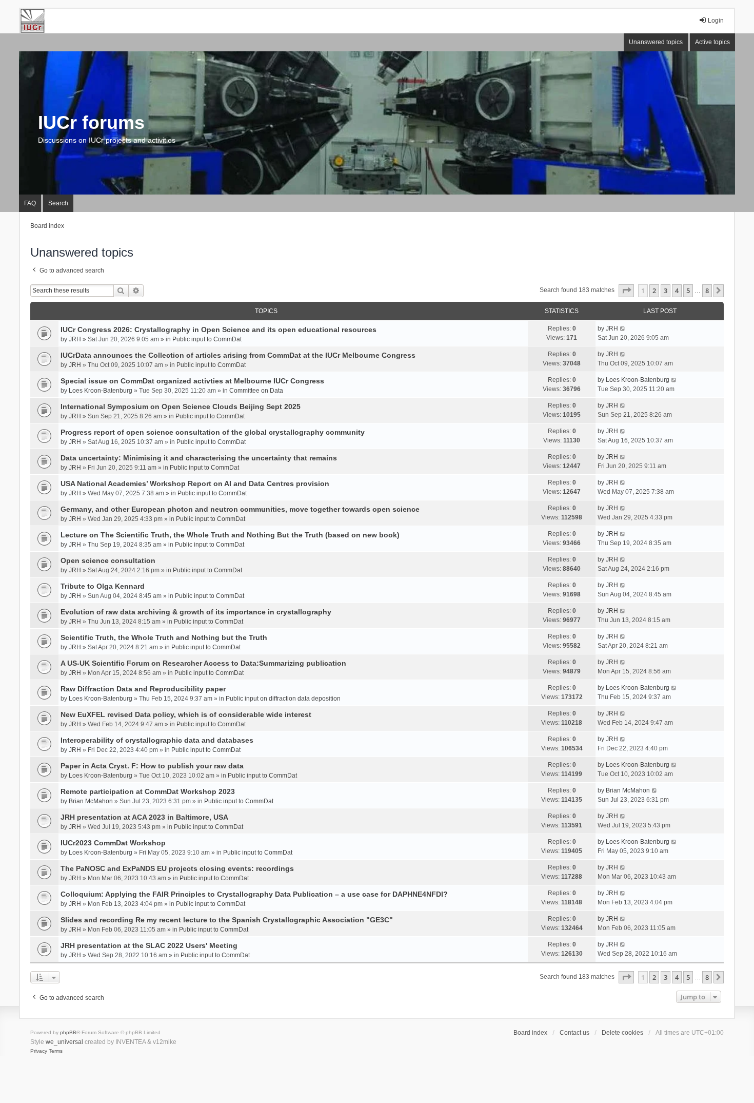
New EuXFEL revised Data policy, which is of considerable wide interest (186, 714)
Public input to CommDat (207, 339)
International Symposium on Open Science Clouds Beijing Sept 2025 (181, 406)
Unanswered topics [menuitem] (656, 42)
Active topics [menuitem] (712, 42)
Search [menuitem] (58, 203)
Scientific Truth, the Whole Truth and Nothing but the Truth (164, 637)
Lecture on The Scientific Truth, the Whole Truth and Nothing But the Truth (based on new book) (230, 535)
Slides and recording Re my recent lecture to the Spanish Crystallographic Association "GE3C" (227, 920)
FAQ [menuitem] (30, 203)
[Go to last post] (623, 328)
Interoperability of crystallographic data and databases (157, 740)
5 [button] (688, 290)
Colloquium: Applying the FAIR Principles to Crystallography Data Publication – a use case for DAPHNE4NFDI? (254, 894)
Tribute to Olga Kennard (103, 586)
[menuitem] (38, 1051)
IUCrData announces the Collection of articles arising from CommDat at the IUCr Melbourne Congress (238, 355)
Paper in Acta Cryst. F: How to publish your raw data (152, 766)
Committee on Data (256, 390)
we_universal (64, 1042)
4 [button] (677, 290)
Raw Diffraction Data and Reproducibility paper (143, 689)
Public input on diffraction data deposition (283, 698)
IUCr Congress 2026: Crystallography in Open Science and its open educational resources (218, 329)
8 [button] (707, 290)
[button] (626, 290)
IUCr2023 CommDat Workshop (113, 843)
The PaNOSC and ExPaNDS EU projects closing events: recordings (177, 868)
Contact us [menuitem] (574, 1032)
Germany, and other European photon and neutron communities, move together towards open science (240, 509)
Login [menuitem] (716, 20)
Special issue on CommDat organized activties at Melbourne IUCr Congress (192, 381)
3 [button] (665, 290)
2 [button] (654, 290)
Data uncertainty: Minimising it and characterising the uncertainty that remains (199, 458)
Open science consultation (108, 560)
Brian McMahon (91, 801)
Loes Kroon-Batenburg (100, 390)
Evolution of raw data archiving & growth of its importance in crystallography (196, 612)
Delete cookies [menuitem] (622, 1032)
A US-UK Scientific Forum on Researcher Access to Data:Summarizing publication (203, 663)
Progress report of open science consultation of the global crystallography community (213, 432)
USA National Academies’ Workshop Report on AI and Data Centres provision (195, 483)
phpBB (68, 1032)
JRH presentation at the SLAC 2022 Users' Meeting (149, 945)
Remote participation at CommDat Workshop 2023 (148, 791)
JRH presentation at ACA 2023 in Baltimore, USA (144, 817)
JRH (75, 339)
